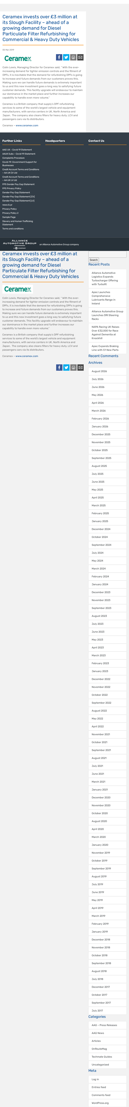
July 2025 (98, 473)
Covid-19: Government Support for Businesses (19, 164)
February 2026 (100, 418)
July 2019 (97, 884)
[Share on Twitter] (66, 57)
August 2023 (99, 615)
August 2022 (99, 710)
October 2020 (100, 813)
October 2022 (100, 694)
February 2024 (100, 576)
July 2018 (97, 979)
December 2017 (101, 986)
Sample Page (9, 217)
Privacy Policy (9, 209)
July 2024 (98, 552)
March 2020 (99, 836)
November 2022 (101, 686)
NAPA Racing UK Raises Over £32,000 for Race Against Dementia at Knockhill (105, 332)
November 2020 (101, 805)
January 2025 (100, 521)
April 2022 (98, 726)
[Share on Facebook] (59, 57)
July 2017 (97, 1010)
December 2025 (101, 434)
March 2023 (99, 655)
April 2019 (97, 908)
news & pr (7, 204)
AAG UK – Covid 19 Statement (17, 149)
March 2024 (99, 568)
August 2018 (99, 971)
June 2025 (98, 481)
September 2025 (101, 458)
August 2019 (99, 876)
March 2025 (99, 505)
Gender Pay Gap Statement (16, 192)
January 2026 (100, 426)
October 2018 (99, 955)
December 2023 (101, 592)
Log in (95, 1079)
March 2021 (98, 781)
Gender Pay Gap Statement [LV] (18, 200)
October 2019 (99, 860)
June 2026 (98, 387)
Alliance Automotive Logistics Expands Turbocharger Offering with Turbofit (105, 278)
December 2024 (101, 529)
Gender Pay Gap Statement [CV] (18, 196)
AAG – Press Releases (104, 1025)
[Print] (73, 57)
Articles (96, 1040)
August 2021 (99, 758)
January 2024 (100, 584)
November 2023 (101, 600)
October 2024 (100, 537)
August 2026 (99, 371)
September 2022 (101, 702)
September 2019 (101, 868)
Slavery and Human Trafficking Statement (17, 223)
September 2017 (101, 1002)
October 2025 (100, 450)
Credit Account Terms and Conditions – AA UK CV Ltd (20, 171)
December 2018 (101, 939)
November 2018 (101, 947)
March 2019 (98, 915)
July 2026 (98, 379)
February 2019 (100, 923)
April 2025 (98, 497)
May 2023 (97, 639)
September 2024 (101, 544)
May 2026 (97, 394)
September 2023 (101, 608)
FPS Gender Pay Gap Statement (18, 184)
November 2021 (101, 734)
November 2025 (101, 442)
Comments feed (101, 1095)
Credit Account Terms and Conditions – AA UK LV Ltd (20, 179)
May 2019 (97, 900)
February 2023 (100, 663)
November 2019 (101, 852)
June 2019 (98, 892)
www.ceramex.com (27, 125)
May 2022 (97, 718)
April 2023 (98, 647)
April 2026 (98, 402)
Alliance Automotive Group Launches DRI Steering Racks (107, 315)
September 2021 (101, 750)
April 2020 (98, 829)
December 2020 (101, 797)
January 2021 (100, 789)
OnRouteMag (99, 1048)
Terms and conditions (13, 228)
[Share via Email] (80, 57)
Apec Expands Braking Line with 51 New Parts (105, 348)
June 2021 (98, 773)
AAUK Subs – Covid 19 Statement (18, 154)
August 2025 (99, 465)
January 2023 (100, 671)
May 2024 (97, 560)
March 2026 (99, 410)
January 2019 (100, 931)
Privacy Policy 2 (10, 213)
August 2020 (99, 821)
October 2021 (99, 742)
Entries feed (99, 1087)
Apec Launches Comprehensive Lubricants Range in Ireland (103, 298)
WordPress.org (100, 1102)
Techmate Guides (102, 1056)
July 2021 (97, 765)
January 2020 (100, 844)
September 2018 (101, 963)
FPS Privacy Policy (11, 188)
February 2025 (100, 513)
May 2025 (97, 489)
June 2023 (98, 631)
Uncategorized (100, 1064)
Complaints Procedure (13, 158)
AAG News (98, 1033)
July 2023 (98, 623)
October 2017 (99, 994)
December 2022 (101, 679)
